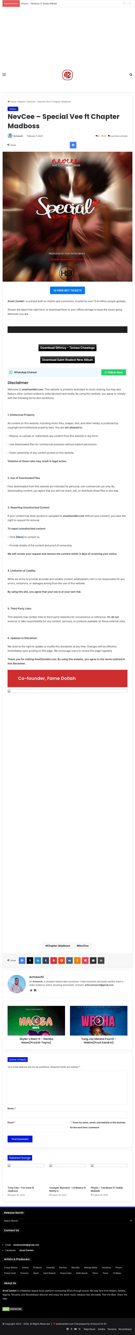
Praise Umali (10, 1273)
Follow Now (115, 372)
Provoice (24, 1273)
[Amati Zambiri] (67, 74)
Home (13, 101)
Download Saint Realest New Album (67, 359)
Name (11, 1108)
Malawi (21, 101)
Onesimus (106, 1267)
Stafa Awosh (82, 1273)
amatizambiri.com (65, 1323)
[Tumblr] (45, 960)
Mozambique (125, 1329)
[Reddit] (61, 960)
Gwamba (50, 1267)
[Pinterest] (53, 960)
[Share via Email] (93, 960)
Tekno (95, 1273)
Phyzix (119, 1267)
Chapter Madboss (58, 945)
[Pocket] (85, 960)
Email (11, 1122)
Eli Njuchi (37, 1267)
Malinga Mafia (90, 1267)
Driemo (25, 1267)
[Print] (101, 960)
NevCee (83, 945)
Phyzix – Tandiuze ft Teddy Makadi (107, 1189)
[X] (30, 960)
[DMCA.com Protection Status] (12, 1310)
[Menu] (4, 75)
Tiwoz (105, 1273)
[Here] (20, 537)
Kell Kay (63, 1267)
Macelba (75, 1267)
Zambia (101, 1329)
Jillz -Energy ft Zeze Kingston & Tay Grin (42, 3)
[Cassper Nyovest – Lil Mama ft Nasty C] (67, 1174)
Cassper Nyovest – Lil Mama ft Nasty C (67, 1189)
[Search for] (131, 75)
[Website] (31, 990)
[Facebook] (73, 145)
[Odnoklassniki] (77, 960)
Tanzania (111, 1329)
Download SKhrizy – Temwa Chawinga (67, 347)
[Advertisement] (67, 32)
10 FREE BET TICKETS (67, 290)
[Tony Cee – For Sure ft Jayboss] (26, 1174)
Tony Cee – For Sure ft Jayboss (21, 1189)
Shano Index (65, 1273)
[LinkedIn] (38, 960)
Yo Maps (117, 1273)
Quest (36, 1273)
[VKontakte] (69, 960)
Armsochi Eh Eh (98, 1323)
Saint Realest (49, 1273)
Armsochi (18, 136)
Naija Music (89, 1329)
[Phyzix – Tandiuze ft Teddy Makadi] (109, 1174)
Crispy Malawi (10, 1267)
